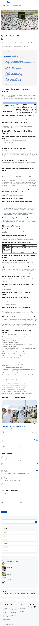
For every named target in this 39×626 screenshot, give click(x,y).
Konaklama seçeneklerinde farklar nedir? (13, 58)
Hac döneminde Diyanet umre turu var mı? (14, 66)
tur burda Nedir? (23, 606)
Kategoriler (4, 528)
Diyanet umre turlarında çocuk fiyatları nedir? (14, 80)
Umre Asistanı (13, 612)
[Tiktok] (30, 607)
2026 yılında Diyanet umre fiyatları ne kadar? (11, 52)
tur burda (7, 38)
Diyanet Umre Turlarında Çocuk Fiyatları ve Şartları (14, 78)
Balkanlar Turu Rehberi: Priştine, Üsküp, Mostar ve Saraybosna (18, 578)
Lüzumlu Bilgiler (33, 593)
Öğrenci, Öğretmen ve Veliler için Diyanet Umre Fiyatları (15, 72)
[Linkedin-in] (35, 607)
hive (28, 593)
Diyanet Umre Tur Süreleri (10, 67)
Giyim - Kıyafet (17, 593)
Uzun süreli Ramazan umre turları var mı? (13, 69)
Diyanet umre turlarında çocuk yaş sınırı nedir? (14, 79)
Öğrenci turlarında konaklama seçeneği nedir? (14, 75)
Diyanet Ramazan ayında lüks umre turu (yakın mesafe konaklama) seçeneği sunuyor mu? (21, 62)
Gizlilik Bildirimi (22, 608)
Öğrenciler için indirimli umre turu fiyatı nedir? (14, 74)
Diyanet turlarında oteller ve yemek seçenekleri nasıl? (14, 61)
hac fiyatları (23, 593)
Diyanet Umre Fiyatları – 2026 (12, 561)
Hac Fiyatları (9, 567)
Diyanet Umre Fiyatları (6, 606)
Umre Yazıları (5, 550)
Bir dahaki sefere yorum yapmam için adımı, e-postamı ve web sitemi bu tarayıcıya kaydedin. (18, 507)
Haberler (12, 616)
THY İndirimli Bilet (21, 594)
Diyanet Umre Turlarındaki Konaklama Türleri (11, 56)
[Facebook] (31, 607)
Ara (3, 518)
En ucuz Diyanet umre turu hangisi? (11, 55)
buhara (11, 593)
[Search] (36, 522)
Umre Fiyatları (5, 440)
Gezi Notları (13, 613)
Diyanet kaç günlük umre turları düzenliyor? (14, 68)
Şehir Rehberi (5, 543)
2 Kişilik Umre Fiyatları (6, 619)
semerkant (10, 594)
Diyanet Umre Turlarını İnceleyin (11, 84)
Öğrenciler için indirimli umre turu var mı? (13, 73)
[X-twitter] (34, 607)
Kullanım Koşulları (23, 609)
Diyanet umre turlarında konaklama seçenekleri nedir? (14, 57)
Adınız (2, 502)
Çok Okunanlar (6, 532)
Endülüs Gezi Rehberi (11, 572)
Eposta (21, 502)
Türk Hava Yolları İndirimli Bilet (31, 594)
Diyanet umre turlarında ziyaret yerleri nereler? (13, 81)
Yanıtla (37, 457)
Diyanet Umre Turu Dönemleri (10, 63)
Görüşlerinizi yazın (4, 493)
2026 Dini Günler (5, 593)
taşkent (16, 594)
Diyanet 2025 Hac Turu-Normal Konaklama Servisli (14, 426)
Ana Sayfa (3, 5)
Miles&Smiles (5, 594)
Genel (8, 5)
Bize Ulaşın (22, 611)
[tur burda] (35, 423)
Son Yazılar (4, 558)
